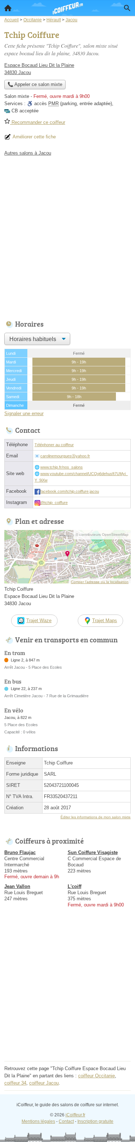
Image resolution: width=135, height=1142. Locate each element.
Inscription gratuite (95, 1121)
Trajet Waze (38, 620)
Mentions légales (38, 1121)
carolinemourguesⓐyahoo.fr (65, 456)
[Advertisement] (67, 236)
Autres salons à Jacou (27, 153)
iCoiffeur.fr (75, 1114)
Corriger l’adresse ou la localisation (100, 582)
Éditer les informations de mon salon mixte (95, 817)
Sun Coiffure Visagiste (93, 852)
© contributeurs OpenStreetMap (102, 534)
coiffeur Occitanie (96, 1075)
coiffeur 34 (15, 1083)
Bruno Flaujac (20, 852)
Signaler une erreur (24, 413)
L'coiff (74, 886)
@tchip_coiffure (54, 502)
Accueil (8, 8)
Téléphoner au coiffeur (54, 445)
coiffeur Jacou (44, 1083)
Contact (66, 1121)
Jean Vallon (17, 886)
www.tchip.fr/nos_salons (61, 467)
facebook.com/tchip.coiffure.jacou (69, 491)
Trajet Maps (104, 620)
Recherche (127, 8)
